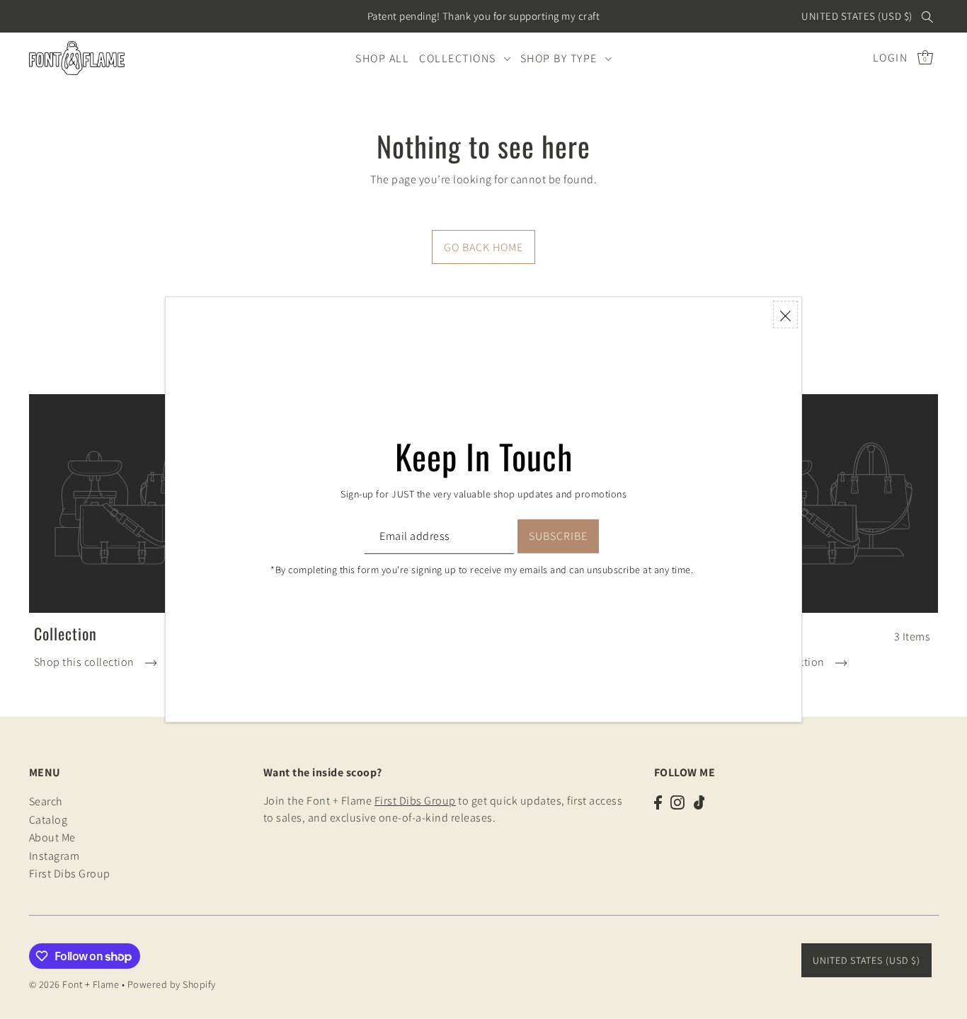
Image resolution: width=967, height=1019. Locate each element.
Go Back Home (483, 247)
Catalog (48, 819)
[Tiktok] (699, 801)
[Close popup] (785, 314)
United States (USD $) (856, 16)
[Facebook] (658, 801)
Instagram (54, 855)
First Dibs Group (69, 874)
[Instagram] (677, 801)
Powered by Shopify (171, 984)
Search (46, 802)
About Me (52, 838)
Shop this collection (85, 662)
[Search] (928, 16)
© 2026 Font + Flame (74, 984)
